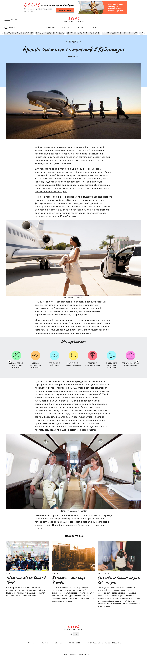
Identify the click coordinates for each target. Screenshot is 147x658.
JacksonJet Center (78, 511)
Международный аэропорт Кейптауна (55, 320)
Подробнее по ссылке (64, 525)
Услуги (65, 27)
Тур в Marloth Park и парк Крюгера (120, 33)
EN (76, 634)
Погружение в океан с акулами (17, 33)
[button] (145, 33)
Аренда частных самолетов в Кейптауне (16, 365)
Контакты (95, 27)
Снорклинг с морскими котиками (83, 33)
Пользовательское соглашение (103, 643)
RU (71, 634)
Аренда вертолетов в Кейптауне (35, 365)
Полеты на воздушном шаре (50, 33)
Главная (51, 27)
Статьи (79, 27)
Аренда (73, 42)
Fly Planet (78, 297)
